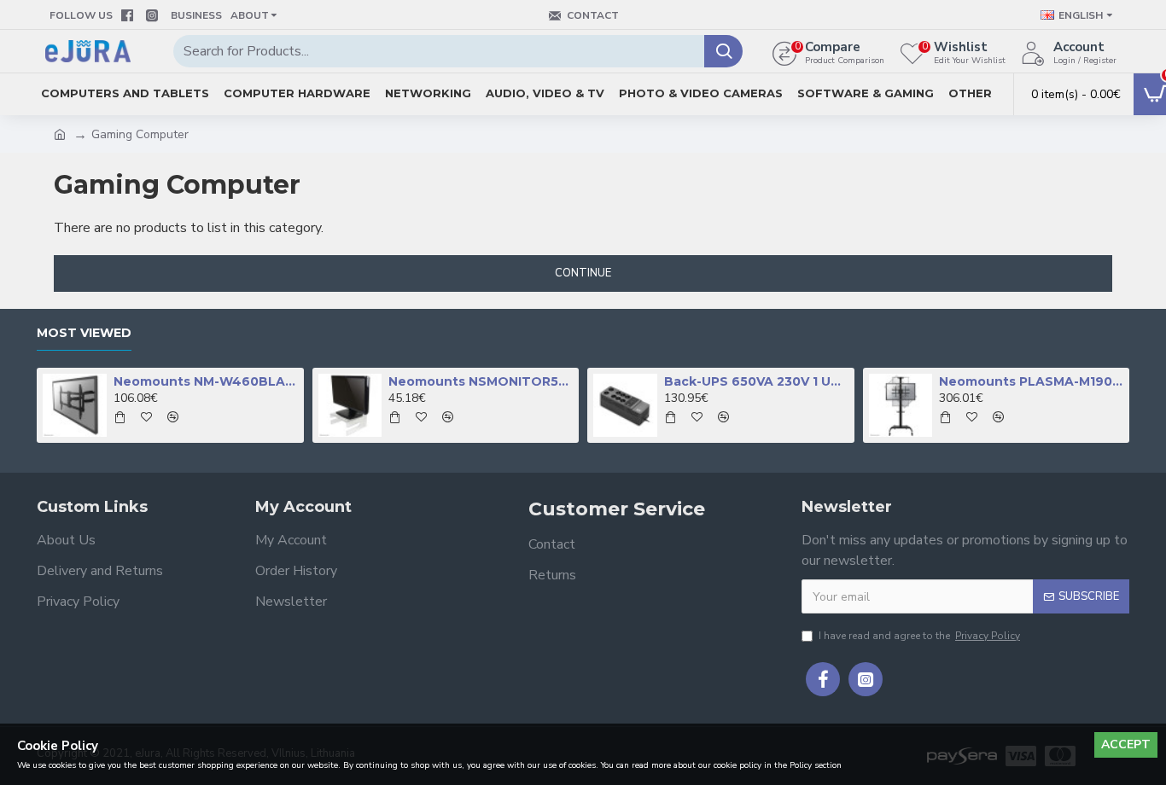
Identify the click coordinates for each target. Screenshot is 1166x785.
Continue (583, 273)
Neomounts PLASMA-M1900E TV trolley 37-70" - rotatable (1031, 381)
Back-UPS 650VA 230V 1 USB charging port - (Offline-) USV (756, 381)
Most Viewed (84, 333)
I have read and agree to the (919, 636)
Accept (1126, 744)
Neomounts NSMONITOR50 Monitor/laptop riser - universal (480, 381)
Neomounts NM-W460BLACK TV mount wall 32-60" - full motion (206, 381)
